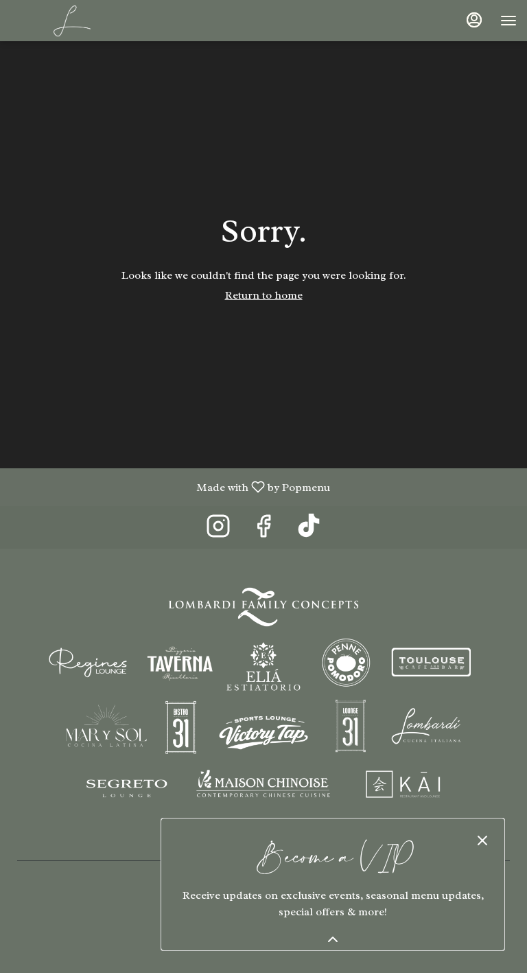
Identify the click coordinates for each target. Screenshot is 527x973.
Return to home (264, 295)
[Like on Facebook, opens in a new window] (263, 530)
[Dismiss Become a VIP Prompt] (482, 840)
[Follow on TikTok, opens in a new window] (308, 530)
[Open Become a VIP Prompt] (333, 939)
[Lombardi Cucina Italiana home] (72, 20)
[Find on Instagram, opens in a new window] (218, 530)
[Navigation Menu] (508, 20)
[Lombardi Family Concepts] (263, 700)
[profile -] (474, 20)
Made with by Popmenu (170, 486)
